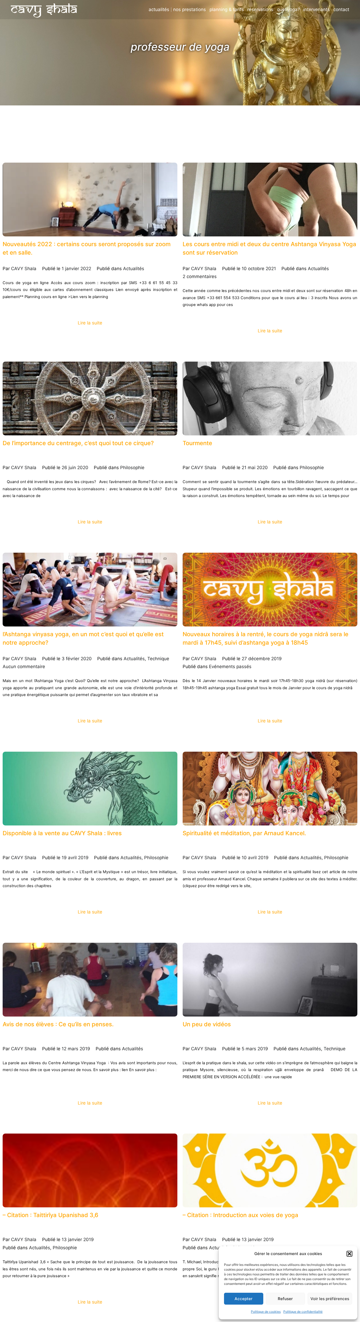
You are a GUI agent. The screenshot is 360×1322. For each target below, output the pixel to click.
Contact (341, 9)
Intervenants (316, 9)
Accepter (243, 1298)
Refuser (285, 1298)
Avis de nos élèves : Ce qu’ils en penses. (50, 1025)
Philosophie (132, 467)
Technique (158, 658)
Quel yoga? (288, 9)
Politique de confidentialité (303, 1312)
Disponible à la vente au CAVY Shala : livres (54, 833)
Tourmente (195, 443)
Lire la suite (90, 322)
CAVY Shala (23, 268)
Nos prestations (189, 9)
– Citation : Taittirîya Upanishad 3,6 (44, 1215)
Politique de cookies (266, 1312)
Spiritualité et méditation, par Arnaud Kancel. (236, 833)
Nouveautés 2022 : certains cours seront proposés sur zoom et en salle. (87, 244)
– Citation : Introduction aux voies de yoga (232, 1215)
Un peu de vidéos (203, 1025)
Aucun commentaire (24, 666)
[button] (349, 1253)
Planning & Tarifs (227, 9)
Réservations (260, 9)
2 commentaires (200, 276)
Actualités (159, 9)
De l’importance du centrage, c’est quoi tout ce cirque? (67, 443)
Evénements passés (230, 666)
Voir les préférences (329, 1298)
